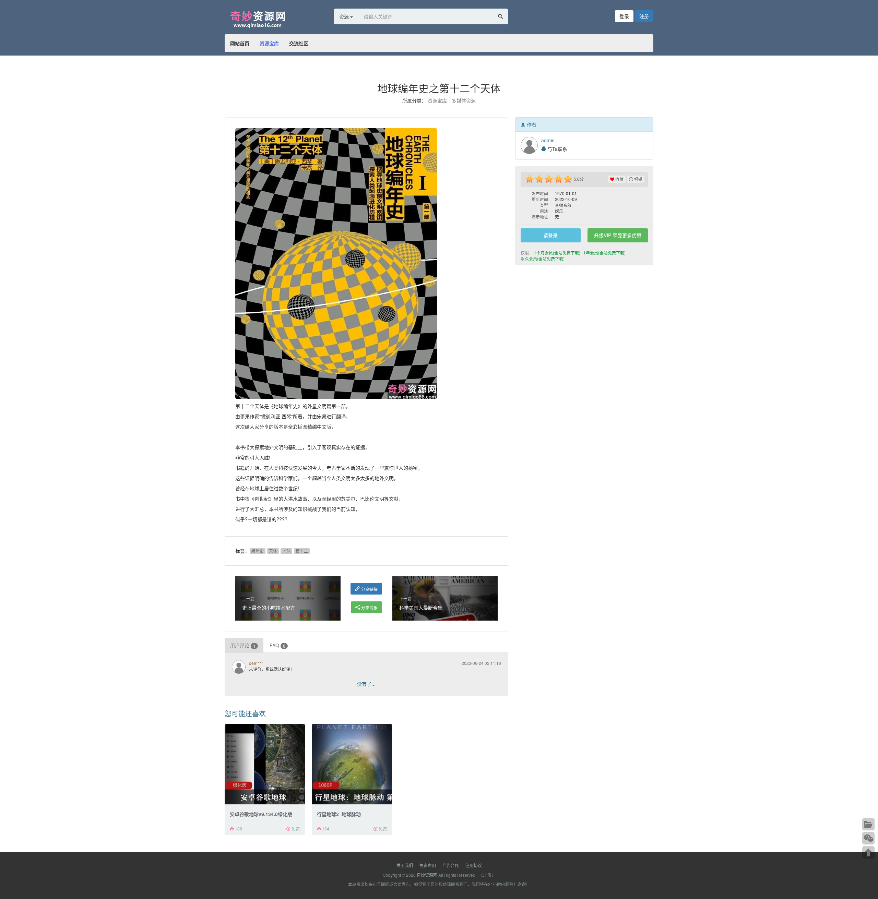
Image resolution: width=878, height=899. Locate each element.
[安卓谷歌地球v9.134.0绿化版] (265, 764)
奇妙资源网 (427, 875)
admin (548, 140)
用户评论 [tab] (243, 645)
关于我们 (404, 865)
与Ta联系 (556, 148)
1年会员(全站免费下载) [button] (605, 252)
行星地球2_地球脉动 (339, 814)
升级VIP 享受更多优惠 (617, 235)
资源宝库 (269, 43)
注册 (644, 16)
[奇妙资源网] (269, 18)
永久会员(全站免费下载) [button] (543, 258)
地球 (286, 551)
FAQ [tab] (277, 645)
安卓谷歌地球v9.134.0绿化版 (261, 814)
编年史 (257, 551)
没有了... (366, 683)
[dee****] (240, 667)
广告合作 (450, 865)
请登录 (550, 235)
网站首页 (239, 43)
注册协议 (473, 865)
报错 (637, 179)
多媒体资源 (464, 100)
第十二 (302, 551)
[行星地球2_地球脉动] (352, 764)
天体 (273, 551)
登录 (624, 16)
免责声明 (427, 865)
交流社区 (298, 43)
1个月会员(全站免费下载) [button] (557, 252)
